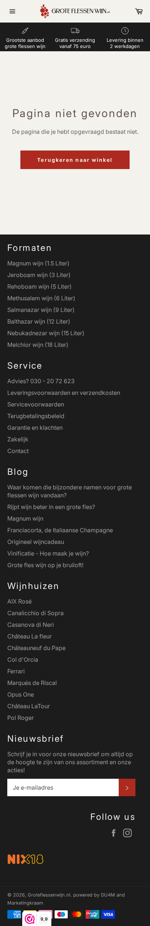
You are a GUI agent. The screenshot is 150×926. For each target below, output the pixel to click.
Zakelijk (17, 439)
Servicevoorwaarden (35, 404)
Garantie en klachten (35, 427)
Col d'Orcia (22, 659)
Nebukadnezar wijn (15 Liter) (45, 333)
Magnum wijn (25, 518)
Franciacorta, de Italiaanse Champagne (60, 530)
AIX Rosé (19, 601)
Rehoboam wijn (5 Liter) (39, 286)
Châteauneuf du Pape (36, 648)
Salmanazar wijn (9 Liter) (41, 309)
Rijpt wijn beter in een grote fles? (51, 506)
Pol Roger (20, 717)
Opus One (20, 694)
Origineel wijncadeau (35, 541)
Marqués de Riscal (32, 682)
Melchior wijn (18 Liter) (37, 344)
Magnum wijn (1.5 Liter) (38, 263)
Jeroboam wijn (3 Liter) (39, 274)
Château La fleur (29, 636)
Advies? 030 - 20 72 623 (41, 381)
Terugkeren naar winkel (74, 160)
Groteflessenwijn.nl (49, 895)
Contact (18, 450)
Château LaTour (28, 706)
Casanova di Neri (30, 624)
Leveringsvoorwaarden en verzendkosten (63, 392)
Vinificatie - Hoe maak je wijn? (48, 553)
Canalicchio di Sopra (35, 613)
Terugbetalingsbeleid (35, 416)
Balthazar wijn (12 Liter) (38, 321)
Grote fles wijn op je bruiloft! (45, 565)
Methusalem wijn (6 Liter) (41, 298)
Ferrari (16, 671)
